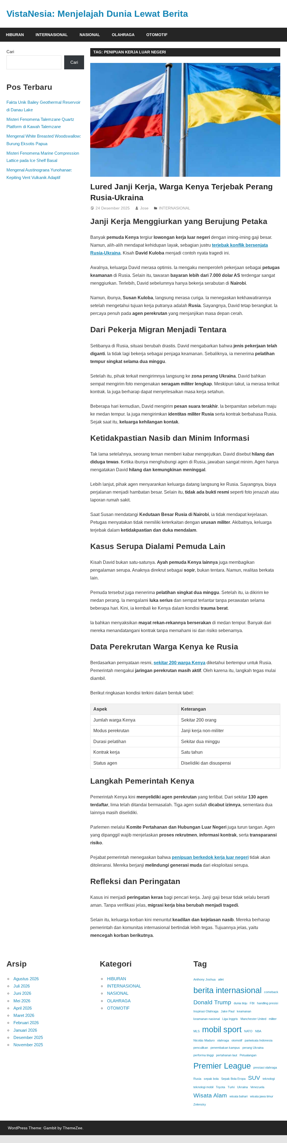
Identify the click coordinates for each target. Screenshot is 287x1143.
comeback (271, 992)
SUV (254, 1077)
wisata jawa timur (261, 1096)
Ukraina (242, 1087)
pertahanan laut (226, 1055)
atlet (221, 979)
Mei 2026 (21, 1000)
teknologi (269, 1078)
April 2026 (22, 1008)
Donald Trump (212, 1002)
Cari (10, 51)
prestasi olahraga (265, 1067)
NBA (258, 1031)
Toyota (220, 1087)
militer (273, 1019)
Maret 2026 (23, 1015)
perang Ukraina (252, 1047)
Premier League (222, 1065)
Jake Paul (227, 1011)
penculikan (200, 1047)
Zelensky (199, 1104)
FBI (252, 1003)
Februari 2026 (26, 1022)
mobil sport (222, 1029)
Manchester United (253, 1019)
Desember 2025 (28, 1037)
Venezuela (257, 1087)
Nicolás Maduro (204, 1040)
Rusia (197, 1078)
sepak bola (211, 1078)
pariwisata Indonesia (258, 1040)
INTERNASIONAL (52, 34)
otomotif (237, 1040)
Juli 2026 (21, 986)
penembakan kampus (225, 1047)
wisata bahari (238, 1096)
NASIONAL (90, 34)
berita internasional (227, 990)
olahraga (223, 1040)
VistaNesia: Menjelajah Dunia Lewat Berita (97, 14)
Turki (231, 1087)
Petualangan (248, 1055)
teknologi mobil (203, 1087)
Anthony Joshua (204, 979)
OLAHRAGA (123, 34)
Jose (144, 208)
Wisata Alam (210, 1095)
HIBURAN (15, 34)
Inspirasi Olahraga (205, 1011)
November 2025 (28, 1044)
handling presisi (267, 1003)
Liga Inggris (230, 1019)
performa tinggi (203, 1055)
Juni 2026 (22, 993)
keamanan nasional (206, 1019)
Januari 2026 (25, 1030)
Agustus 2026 (26, 978)
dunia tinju (240, 1003)
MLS (196, 1031)
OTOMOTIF (157, 34)
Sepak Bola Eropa (233, 1078)
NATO (248, 1031)
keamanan (244, 1011)
